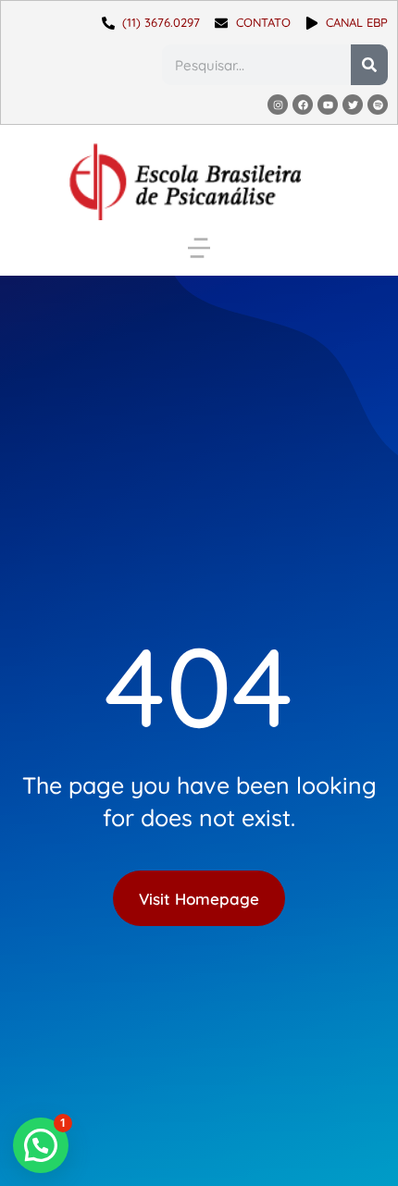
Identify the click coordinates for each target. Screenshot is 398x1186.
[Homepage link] (185, 181)
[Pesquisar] (369, 64)
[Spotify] (377, 104)
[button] (199, 248)
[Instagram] (277, 104)
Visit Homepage (199, 898)
